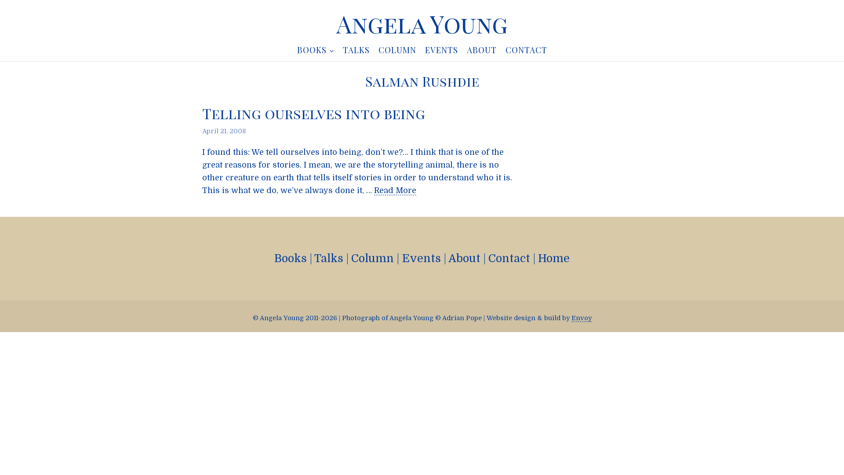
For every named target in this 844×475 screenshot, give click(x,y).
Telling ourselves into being (313, 113)
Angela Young (422, 24)
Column (372, 258)
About (464, 258)
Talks (328, 258)
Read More (395, 190)
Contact (509, 258)
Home (554, 258)
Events (421, 258)
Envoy (581, 318)
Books (290, 258)
